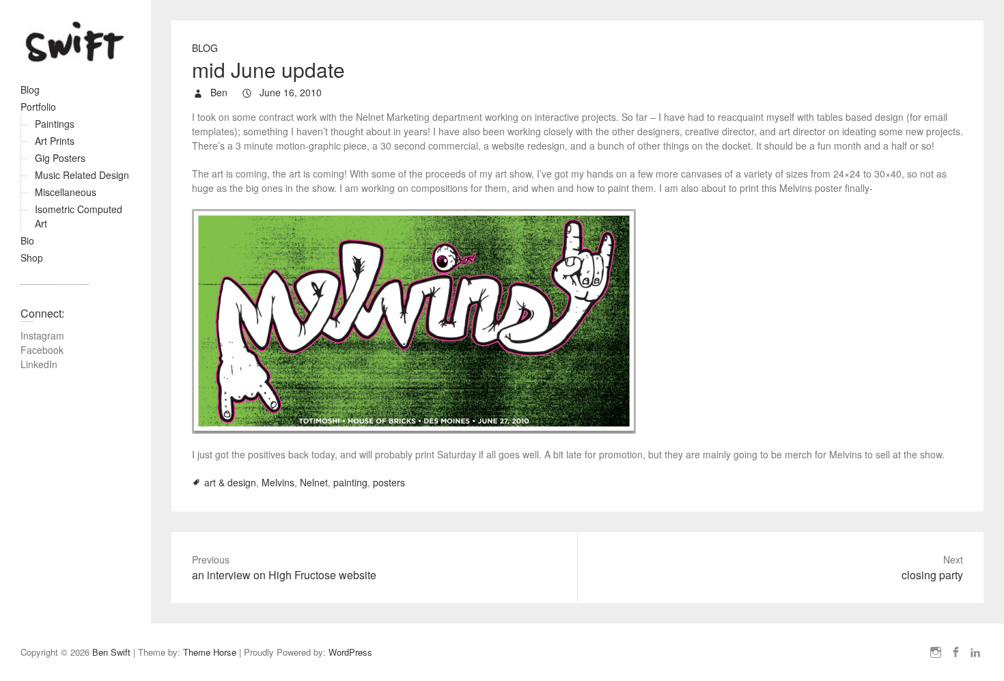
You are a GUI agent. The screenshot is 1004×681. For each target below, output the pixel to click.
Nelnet (314, 482)
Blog (30, 89)
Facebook (42, 350)
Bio (27, 240)
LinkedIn (38, 364)
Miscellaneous (65, 192)
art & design (230, 482)
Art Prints (54, 141)
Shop (31, 257)
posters (389, 482)
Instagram (42, 335)
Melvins (278, 482)
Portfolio (38, 106)
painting (350, 482)
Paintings (54, 123)
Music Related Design (82, 175)
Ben (217, 92)
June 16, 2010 (289, 92)
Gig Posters (60, 158)
